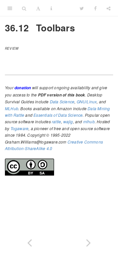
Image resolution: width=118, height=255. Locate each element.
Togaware (19, 128)
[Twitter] (82, 8)
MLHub (11, 108)
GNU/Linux (87, 101)
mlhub (89, 121)
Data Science (62, 101)
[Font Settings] (38, 8)
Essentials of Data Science (58, 115)
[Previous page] (29, 241)
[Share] (108, 8)
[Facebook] (95, 8)
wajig (68, 121)
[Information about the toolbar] (51, 8)
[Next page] (88, 241)
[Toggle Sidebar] (10, 8)
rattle (56, 121)
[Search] (24, 8)
